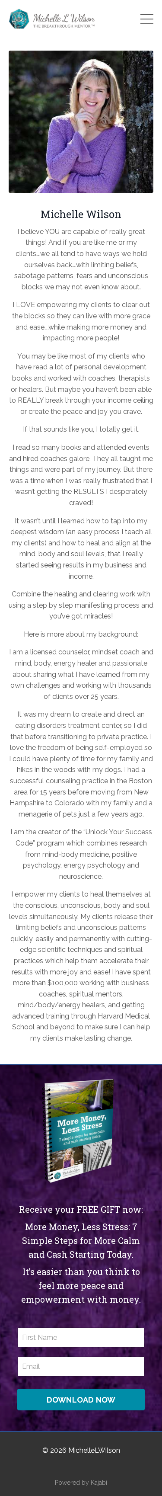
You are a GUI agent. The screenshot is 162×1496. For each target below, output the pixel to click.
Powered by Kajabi (81, 1482)
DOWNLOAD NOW (81, 1399)
